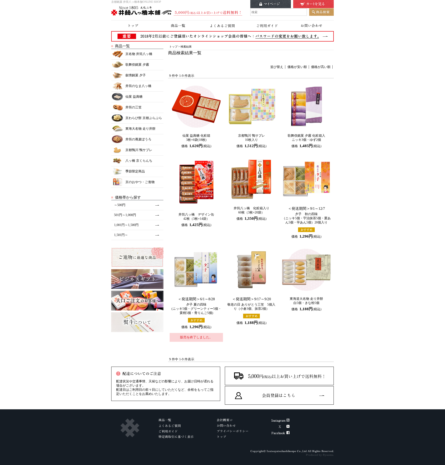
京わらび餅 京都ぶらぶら (143, 118)
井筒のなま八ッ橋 (138, 86)
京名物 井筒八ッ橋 (138, 54)
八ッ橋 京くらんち (138, 160)
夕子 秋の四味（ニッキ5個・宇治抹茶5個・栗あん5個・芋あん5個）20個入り (306, 215)
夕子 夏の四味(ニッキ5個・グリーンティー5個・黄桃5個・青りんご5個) (196, 306)
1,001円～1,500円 (126, 225)
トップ (173, 46)
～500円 (119, 205)
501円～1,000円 (125, 215)
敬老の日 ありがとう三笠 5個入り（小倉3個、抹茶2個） (251, 303)
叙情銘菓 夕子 (135, 75)
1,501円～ (121, 235)
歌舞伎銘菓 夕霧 (137, 64)
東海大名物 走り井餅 (140, 128)
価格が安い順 (297, 67)
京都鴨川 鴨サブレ (138, 150)
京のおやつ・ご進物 (140, 182)
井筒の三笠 (133, 107)
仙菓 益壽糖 (134, 96)
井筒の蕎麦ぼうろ (138, 139)
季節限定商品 (135, 171)
